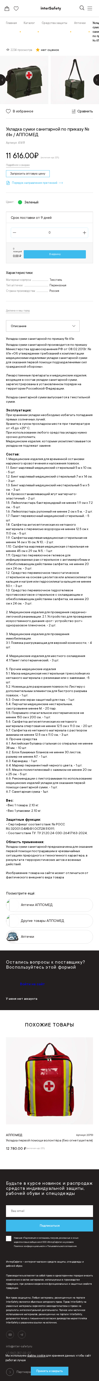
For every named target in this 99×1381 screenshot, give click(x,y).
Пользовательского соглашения (62, 1246)
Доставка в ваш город (18, 310)
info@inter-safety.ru (19, 1346)
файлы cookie (36, 1355)
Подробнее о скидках (18, 165)
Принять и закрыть (49, 1371)
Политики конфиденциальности (29, 1246)
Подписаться (50, 1225)
